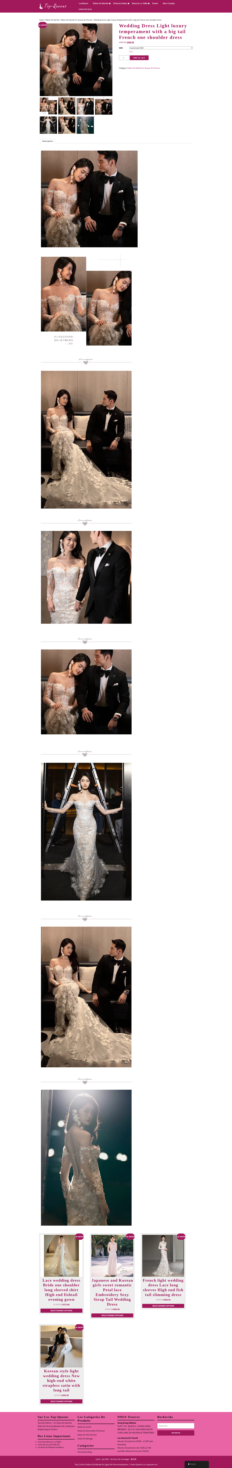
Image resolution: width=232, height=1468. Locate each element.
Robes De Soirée (84, 1427)
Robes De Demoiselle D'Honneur (91, 1431)
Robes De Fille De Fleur (87, 1435)
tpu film (105, 1459)
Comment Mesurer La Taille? (49, 1442)
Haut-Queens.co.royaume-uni (143, 1464)
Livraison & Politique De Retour (51, 1447)
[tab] (47, 141)
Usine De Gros (85, 9)
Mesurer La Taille (139, 3)
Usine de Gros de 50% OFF (49, 1444)
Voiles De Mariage (85, 1438)
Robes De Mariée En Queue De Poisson (76, 20)
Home (41, 20)
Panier (155, 3)
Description (47, 141)
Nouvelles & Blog (85, 1452)
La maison (83, 3)
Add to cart (139, 57)
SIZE (121, 48)
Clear (131, 52)
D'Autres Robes (120, 3)
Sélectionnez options (61, 1310)
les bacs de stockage (119, 1459)
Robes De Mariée (101, 3)
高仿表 (133, 1459)
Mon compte (169, 3)
